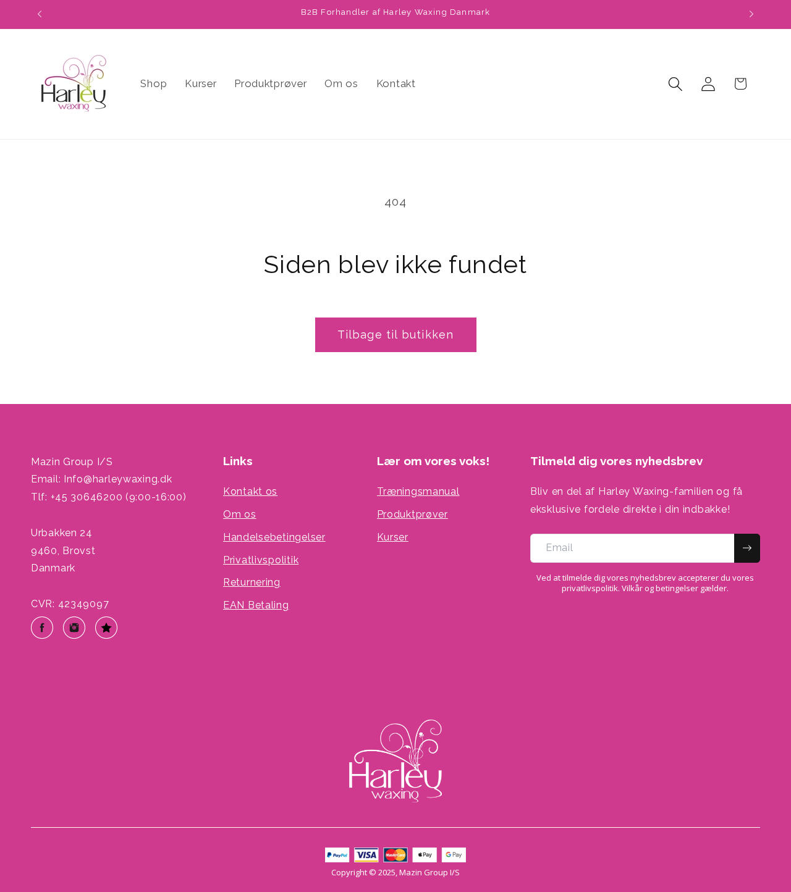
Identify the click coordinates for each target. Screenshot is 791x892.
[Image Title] (42, 627)
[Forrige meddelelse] (39, 14)
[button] (675, 83)
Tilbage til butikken (395, 334)
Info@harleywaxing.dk (118, 479)
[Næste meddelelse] (751, 14)
